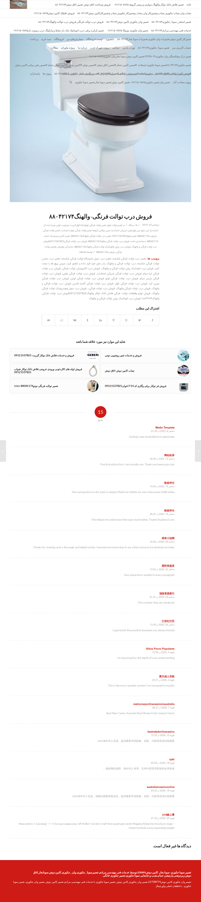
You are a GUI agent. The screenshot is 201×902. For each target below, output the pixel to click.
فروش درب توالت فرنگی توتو (122, 278)
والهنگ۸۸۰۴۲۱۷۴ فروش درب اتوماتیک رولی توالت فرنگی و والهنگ (124, 298)
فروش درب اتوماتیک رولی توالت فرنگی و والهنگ (127, 268)
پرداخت (34, 39)
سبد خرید (46, 39)
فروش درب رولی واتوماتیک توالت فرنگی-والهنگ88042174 (102, 247)
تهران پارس (128, 47)
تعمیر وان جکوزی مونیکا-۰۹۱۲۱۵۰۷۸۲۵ (127, 30)
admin (82, 252)
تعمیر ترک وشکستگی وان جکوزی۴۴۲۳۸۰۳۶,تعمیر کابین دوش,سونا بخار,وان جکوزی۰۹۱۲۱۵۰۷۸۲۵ (139, 56)
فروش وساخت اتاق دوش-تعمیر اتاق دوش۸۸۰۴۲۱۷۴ (83, 4)
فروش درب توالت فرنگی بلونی (78, 274)
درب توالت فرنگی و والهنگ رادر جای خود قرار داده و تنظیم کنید (101, 264)
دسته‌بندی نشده (138, 241)
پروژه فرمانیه (86, 73)
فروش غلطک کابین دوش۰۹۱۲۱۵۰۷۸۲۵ (53, 13)
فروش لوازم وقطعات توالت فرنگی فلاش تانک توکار (122, 293)
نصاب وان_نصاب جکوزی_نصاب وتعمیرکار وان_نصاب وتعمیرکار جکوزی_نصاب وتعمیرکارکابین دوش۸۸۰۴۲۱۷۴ (134, 13)
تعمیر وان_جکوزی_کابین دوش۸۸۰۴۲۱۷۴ (127, 21)
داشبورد (110, 39)
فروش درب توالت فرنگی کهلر (131, 284)
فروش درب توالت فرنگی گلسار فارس (93, 284)
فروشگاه (59, 39)
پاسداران (35, 73)
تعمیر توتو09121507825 (124, 236)
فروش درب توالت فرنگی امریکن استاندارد (119, 274)
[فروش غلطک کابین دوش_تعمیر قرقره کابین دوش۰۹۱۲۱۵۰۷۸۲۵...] (198, 451)
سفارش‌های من (75, 39)
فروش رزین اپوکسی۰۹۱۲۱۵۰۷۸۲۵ (172, 73)
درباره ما (82, 47)
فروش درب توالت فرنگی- (101, 288)
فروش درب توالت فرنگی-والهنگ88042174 (108, 241)
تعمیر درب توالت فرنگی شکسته (129, 259)
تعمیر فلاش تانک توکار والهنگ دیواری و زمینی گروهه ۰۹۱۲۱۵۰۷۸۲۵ (148, 4)
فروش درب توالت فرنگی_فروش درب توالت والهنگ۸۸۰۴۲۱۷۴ (70, 21)
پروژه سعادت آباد (182, 82)
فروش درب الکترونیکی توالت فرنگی (81, 268)
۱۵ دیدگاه (132, 225)
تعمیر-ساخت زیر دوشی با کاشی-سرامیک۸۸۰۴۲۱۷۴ (124, 73)
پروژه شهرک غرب (99, 47)
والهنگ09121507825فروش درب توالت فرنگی (68, 293)
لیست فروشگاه (94, 39)
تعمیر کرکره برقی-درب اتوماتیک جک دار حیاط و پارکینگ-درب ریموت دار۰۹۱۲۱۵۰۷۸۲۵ (58, 30)
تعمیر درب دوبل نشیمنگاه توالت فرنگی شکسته (86, 259)
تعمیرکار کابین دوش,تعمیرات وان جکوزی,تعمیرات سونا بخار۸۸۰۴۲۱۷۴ (154, 39)
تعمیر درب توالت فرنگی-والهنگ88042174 (91, 236)
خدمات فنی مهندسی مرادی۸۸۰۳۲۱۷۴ (171, 30)
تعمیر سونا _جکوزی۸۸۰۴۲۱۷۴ (153, 47)
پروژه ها (47, 73)
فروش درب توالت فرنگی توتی (87, 278)
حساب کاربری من (181, 47)
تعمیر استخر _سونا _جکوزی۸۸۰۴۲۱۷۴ (171, 21)
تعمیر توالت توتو (114, 225)
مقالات (54, 47)
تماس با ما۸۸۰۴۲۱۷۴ (65, 73)
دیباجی (116, 47)
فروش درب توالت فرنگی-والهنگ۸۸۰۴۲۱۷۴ (100, 217)
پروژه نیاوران (68, 47)
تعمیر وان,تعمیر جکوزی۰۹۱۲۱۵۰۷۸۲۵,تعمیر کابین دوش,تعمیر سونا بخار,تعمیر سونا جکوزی (122, 82)
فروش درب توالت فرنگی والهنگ (133, 288)
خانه (189, 4)
